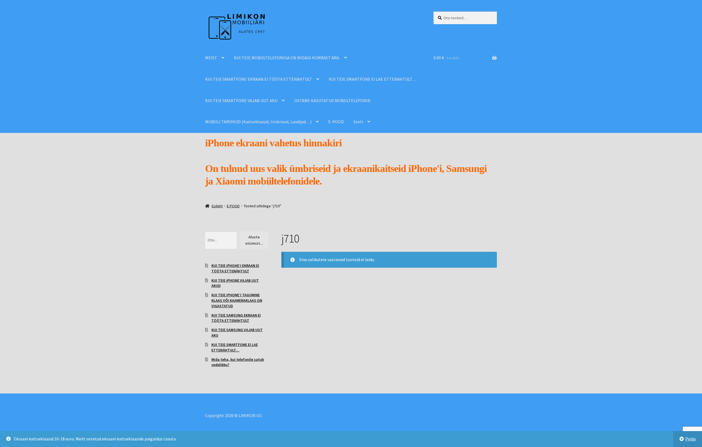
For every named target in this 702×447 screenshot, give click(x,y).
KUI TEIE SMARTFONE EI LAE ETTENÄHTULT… (372, 79)
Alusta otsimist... (254, 240)
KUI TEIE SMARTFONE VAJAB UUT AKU (241, 100)
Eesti (358, 121)
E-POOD (336, 121)
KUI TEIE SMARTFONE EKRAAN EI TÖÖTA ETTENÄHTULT (258, 79)
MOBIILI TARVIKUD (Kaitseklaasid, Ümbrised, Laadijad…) (258, 121)
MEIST (211, 57)
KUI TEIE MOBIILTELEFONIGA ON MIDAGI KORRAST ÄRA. (287, 57)
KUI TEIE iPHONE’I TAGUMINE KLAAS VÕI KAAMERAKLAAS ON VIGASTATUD (236, 300)
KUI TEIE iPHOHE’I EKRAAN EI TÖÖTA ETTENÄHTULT (235, 268)
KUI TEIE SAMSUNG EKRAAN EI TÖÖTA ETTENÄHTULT (236, 318)
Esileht (217, 205)
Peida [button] (690, 439)
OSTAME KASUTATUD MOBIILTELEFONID (332, 100)
